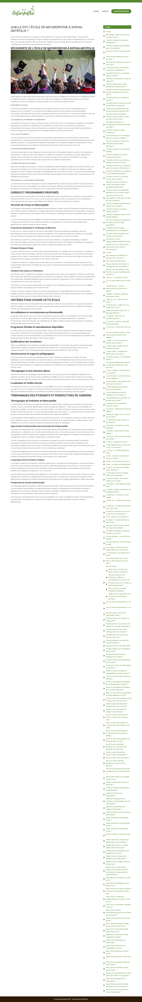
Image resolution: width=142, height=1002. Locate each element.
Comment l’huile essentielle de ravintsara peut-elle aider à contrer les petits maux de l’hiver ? (117, 116)
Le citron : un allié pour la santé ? (117, 442)
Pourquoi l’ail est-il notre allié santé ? (118, 646)
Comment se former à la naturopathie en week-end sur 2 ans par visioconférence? (118, 198)
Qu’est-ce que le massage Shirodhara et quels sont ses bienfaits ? (115, 763)
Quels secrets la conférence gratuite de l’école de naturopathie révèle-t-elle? (118, 891)
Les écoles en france (121, 11)
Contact (105, 11)
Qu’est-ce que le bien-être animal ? (118, 758)
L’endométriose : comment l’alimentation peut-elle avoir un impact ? (116, 288)
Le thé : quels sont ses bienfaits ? (117, 517)
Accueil (96, 11)
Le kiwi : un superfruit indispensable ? (118, 464)
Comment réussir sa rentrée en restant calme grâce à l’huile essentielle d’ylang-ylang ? (116, 184)
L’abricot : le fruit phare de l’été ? (117, 277)
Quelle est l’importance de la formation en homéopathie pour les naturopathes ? (118, 801)
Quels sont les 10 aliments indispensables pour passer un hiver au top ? (118, 899)
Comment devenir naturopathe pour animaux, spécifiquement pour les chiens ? (118, 92)
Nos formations (111, 566)
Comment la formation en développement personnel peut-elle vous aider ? (118, 124)
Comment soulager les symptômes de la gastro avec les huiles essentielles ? (118, 222)
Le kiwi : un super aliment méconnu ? (118, 461)
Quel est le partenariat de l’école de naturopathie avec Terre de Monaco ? (118, 771)
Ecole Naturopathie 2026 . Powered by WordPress (71, 999)
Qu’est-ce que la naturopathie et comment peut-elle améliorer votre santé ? (118, 725)
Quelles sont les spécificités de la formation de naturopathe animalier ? (119, 596)
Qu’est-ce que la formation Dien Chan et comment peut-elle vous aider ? (117, 717)
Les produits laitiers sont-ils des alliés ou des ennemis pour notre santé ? (117, 560)
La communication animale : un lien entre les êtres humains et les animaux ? (118, 335)
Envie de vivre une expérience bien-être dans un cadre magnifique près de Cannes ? (118, 272)
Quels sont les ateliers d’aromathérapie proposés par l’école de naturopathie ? (118, 912)
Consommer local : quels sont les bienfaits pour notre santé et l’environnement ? (117, 247)
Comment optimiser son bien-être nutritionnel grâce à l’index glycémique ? (117, 143)
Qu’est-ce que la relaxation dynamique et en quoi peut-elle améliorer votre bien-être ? (116, 746)
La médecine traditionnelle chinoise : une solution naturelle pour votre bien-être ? (118, 364)
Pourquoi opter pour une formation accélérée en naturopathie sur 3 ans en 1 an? (119, 577)
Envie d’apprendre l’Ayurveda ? (116, 261)
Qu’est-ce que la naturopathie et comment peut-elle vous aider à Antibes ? (117, 733)
